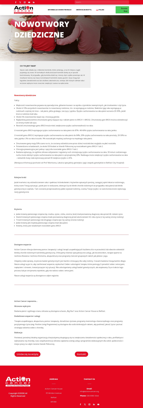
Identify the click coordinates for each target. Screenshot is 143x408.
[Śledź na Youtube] (29, 2)
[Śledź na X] (20, 2)
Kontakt (81, 354)
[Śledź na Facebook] (16, 2)
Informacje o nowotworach (59, 10)
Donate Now (124, 10)
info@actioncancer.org (89, 391)
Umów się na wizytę (83, 10)
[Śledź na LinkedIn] (33, 2)
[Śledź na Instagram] (24, 2)
